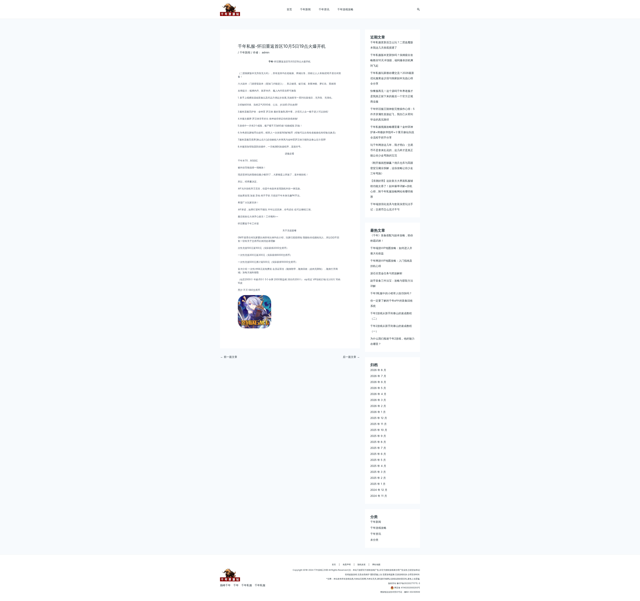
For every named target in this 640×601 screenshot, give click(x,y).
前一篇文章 (228, 357)
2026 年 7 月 (378, 376)
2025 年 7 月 (378, 448)
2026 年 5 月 (378, 388)
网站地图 (376, 564)
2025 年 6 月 (378, 454)
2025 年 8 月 (378, 442)
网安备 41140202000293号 (407, 587)
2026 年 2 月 (378, 406)
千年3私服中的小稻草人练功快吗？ (391, 293)
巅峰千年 (225, 585)
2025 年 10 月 (378, 430)
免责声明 (347, 564)
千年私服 (246, 585)
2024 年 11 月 (378, 495)
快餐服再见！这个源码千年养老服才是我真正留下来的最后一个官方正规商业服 (391, 96)
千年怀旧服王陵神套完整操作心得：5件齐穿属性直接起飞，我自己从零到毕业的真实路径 (392, 114)
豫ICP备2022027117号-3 (408, 583)
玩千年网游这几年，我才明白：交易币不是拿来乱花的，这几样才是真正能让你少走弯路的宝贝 (391, 150)
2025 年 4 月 (378, 466)
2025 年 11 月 (378, 424)
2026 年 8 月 (378, 370)
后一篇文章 (351, 357)
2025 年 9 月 (378, 436)
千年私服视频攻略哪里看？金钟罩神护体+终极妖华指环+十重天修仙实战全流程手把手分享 (392, 132)
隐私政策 (362, 564)
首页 (289, 9)
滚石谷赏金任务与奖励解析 (386, 273)
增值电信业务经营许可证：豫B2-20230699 (400, 592)
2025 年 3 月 (378, 472)
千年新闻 (305, 9)
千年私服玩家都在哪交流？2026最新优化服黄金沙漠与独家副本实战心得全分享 (392, 78)
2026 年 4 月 (378, 394)
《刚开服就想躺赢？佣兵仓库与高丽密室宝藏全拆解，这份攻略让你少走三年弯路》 (391, 168)
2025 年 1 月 (378, 483)
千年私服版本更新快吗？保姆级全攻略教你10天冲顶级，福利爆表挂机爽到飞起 (391, 60)
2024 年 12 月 (378, 489)
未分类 (374, 539)
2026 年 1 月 (378, 412)
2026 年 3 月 (378, 400)
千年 (270, 61)
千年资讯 (324, 9)
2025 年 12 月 (378, 418)
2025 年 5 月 (378, 460)
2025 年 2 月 (378, 478)
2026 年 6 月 (378, 382)
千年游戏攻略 (345, 9)
